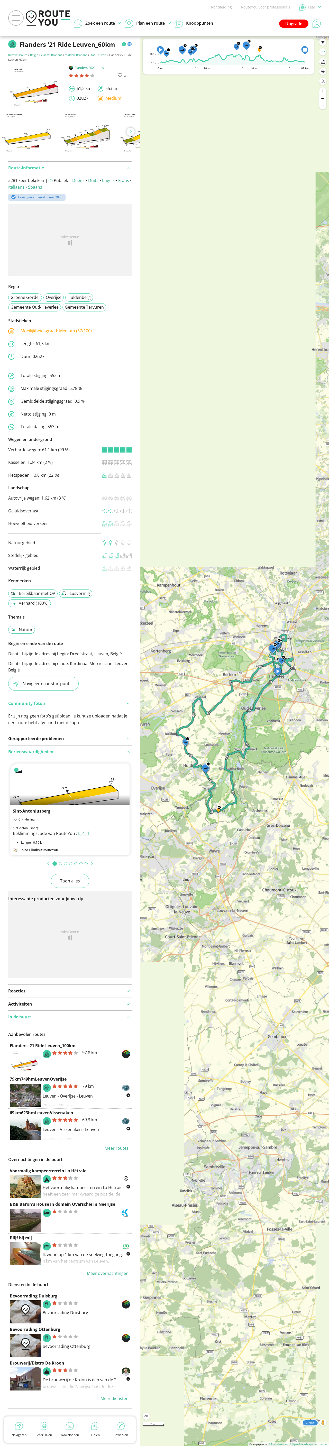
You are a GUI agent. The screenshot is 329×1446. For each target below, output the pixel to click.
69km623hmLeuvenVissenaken (41, 1113)
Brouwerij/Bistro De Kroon (37, 1363)
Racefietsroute (17, 55)
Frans (123, 180)
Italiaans (16, 187)
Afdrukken (44, 1435)
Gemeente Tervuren (84, 307)
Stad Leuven (98, 55)
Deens (78, 180)
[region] (234, 741)
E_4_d (83, 833)
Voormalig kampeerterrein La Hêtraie (48, 1171)
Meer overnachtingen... (109, 1273)
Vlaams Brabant (51, 55)
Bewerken (121, 1435)
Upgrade (293, 23)
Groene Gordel (25, 297)
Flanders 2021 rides (89, 67)
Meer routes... (118, 1148)
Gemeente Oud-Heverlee (35, 307)
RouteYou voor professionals (265, 7)
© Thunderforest (278, 1444)
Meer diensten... (116, 1398)
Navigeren (19, 1435)
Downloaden (70, 1435)
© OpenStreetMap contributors (308, 1444)
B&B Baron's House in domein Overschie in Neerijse (62, 1204)
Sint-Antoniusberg (31, 811)
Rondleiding (221, 7)
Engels (108, 180)
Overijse (53, 297)
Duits (93, 180)
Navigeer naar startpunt (46, 683)
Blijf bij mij (21, 1238)
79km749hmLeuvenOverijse (38, 1079)
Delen (95, 1435)
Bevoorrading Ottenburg (35, 1329)
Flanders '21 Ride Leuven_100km (43, 1045)
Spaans (35, 187)
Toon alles (70, 881)
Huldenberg (79, 297)
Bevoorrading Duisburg (33, 1296)
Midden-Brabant (76, 55)
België (34, 55)
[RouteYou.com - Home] (48, 18)
